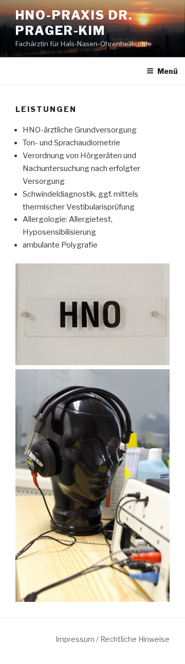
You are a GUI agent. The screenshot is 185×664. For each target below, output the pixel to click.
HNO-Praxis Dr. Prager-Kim (74, 23)
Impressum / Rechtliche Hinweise (112, 639)
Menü (167, 71)
